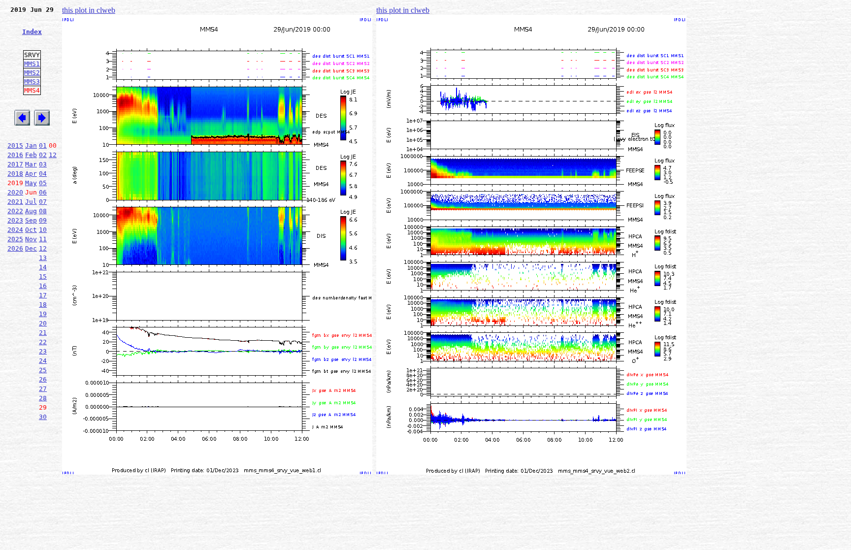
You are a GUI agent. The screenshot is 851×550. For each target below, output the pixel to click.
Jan (31, 145)
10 (43, 229)
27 (43, 388)
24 (43, 360)
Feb (31, 155)
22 (43, 342)
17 (43, 295)
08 (43, 211)
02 (43, 155)
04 (43, 173)
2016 (15, 155)
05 (43, 183)
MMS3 (32, 81)
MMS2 (32, 72)
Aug (31, 211)
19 (43, 314)
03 (43, 164)
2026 (15, 248)
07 (43, 201)
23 (43, 351)
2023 (15, 220)
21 (43, 332)
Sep (31, 220)
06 (43, 192)
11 (43, 239)
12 (53, 155)
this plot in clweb (88, 10)
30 (43, 417)
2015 (15, 145)
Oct (31, 229)
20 (43, 323)
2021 (15, 201)
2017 (15, 164)
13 (43, 257)
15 (43, 276)
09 (43, 220)
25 (43, 370)
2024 (15, 229)
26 (43, 379)
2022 (15, 211)
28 (43, 398)
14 (43, 267)
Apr (31, 173)
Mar (31, 164)
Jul (31, 201)
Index (32, 31)
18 (43, 304)
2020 (15, 192)
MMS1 (32, 63)
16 (43, 286)
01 (43, 145)
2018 (15, 173)
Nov (31, 239)
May (31, 183)
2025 (15, 239)
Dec (31, 248)
